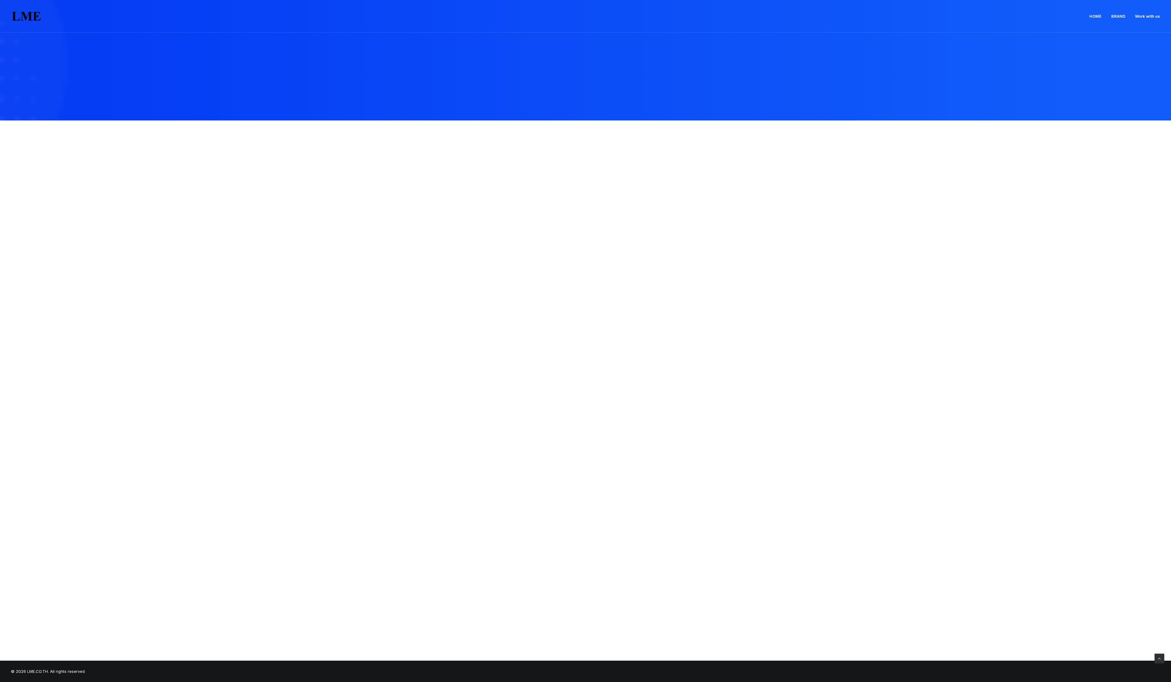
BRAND (1118, 16)
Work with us (1147, 16)
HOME (1095, 16)
